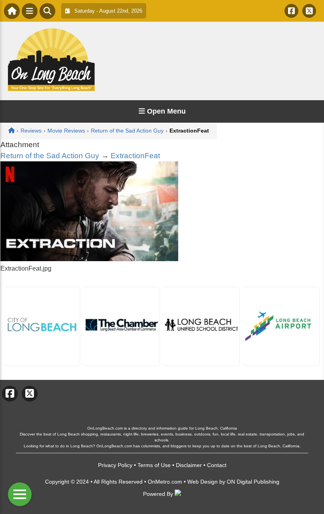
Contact (216, 465)
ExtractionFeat (135, 155)
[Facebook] (291, 11)
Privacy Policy (115, 465)
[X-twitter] (309, 11)
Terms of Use (154, 465)
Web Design (202, 481)
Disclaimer (189, 465)
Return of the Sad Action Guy (49, 155)
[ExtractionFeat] (89, 259)
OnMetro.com (165, 481)
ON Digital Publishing (253, 481)
